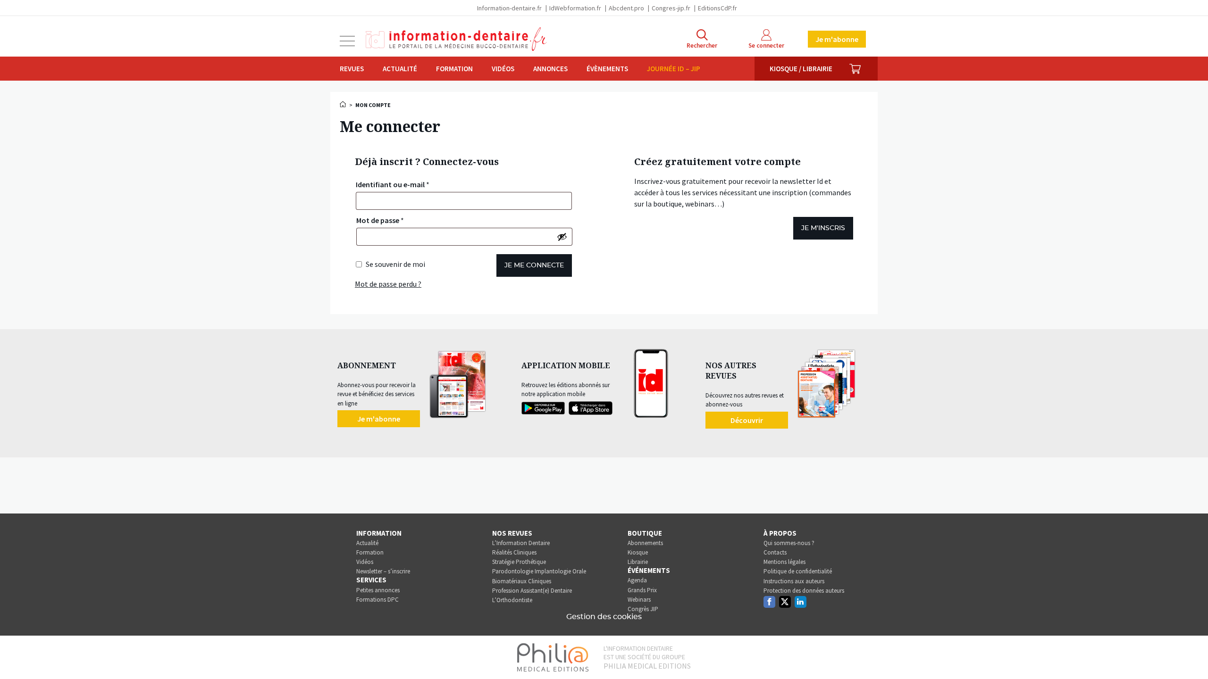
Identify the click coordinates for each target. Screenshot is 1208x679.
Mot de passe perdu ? (388, 284)
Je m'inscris (823, 228)
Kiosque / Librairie (801, 68)
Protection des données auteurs (803, 591)
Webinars (639, 600)
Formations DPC (377, 600)
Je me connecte (534, 265)
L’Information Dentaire (521, 543)
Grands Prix (642, 590)
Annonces (550, 68)
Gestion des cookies (604, 617)
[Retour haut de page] (1191, 654)
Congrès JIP (643, 609)
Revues (352, 68)
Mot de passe (380, 220)
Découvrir (746, 420)
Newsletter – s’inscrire (383, 571)
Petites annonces (378, 590)
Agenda (637, 580)
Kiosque (638, 552)
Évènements (607, 68)
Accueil (343, 104)
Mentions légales (784, 562)
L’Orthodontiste (512, 600)
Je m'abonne (836, 39)
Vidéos (503, 68)
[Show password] (562, 237)
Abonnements (645, 543)
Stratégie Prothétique (519, 562)
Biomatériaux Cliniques (521, 581)
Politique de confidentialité (797, 571)
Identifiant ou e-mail (392, 184)
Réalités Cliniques (514, 552)
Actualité (400, 68)
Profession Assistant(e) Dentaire (532, 591)
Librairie (638, 562)
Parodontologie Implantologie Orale (539, 571)
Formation (454, 68)
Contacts (775, 552)
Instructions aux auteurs (793, 581)
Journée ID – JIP (673, 68)
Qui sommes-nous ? (788, 543)
